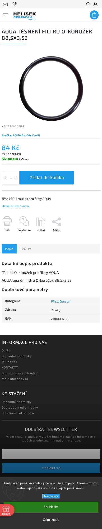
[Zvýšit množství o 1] (16, 178)
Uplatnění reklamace (18, 413)
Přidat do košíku (47, 177)
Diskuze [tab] (26, 249)
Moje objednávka (15, 379)
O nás (6, 350)
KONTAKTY (10, 367)
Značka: (21, 135)
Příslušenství (60, 301)
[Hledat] (87, 4)
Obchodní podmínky (17, 356)
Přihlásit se (51, 468)
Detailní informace (15, 206)
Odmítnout (51, 519)
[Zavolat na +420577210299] (15, 4)
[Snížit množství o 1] (5, 178)
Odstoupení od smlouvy (20, 407)
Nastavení (51, 496)
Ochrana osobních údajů (20, 373)
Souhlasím (51, 507)
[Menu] (5, 14)
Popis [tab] (9, 249)
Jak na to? (9, 361)
